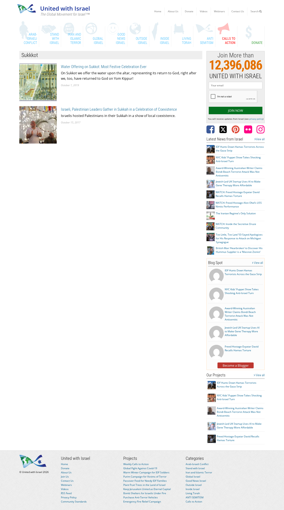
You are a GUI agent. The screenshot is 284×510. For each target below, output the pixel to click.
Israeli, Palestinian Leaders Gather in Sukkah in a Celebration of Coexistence (119, 109)
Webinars (219, 11)
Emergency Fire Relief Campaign (142, 501)
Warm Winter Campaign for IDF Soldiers (146, 472)
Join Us (65, 476)
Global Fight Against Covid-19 (140, 468)
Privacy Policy (69, 497)
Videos (203, 11)
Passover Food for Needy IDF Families (145, 481)
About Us (173, 11)
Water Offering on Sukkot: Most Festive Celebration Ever (104, 66)
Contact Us (237, 11)
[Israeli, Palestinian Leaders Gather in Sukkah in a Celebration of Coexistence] (38, 124)
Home (157, 11)
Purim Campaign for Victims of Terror (145, 476)
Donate (189, 11)
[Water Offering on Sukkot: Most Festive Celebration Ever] (38, 82)
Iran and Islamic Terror (199, 472)
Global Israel (193, 476)
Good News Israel (196, 481)
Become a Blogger (236, 365)
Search (255, 11)
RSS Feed (66, 493)
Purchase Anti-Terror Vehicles (140, 497)
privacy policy (256, 118)
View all (260, 139)
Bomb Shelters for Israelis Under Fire (144, 493)
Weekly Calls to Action (136, 464)
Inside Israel (193, 489)
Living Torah (193, 493)
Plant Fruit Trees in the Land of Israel (144, 485)
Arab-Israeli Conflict (197, 464)
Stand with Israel (195, 468)
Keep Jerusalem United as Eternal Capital (147, 489)
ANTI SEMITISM (195, 497)
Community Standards (74, 501)
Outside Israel (194, 485)
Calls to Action (194, 501)
